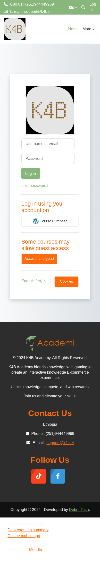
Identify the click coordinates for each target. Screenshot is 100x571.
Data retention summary (28, 530)
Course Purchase (53, 221)
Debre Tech (79, 510)
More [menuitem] (87, 29)
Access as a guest (39, 259)
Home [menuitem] (73, 29)
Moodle (35, 550)
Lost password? (35, 186)
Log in (93, 7)
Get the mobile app (24, 536)
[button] (73, 7)
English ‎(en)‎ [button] (32, 281)
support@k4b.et (37, 11)
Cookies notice (66, 283)
